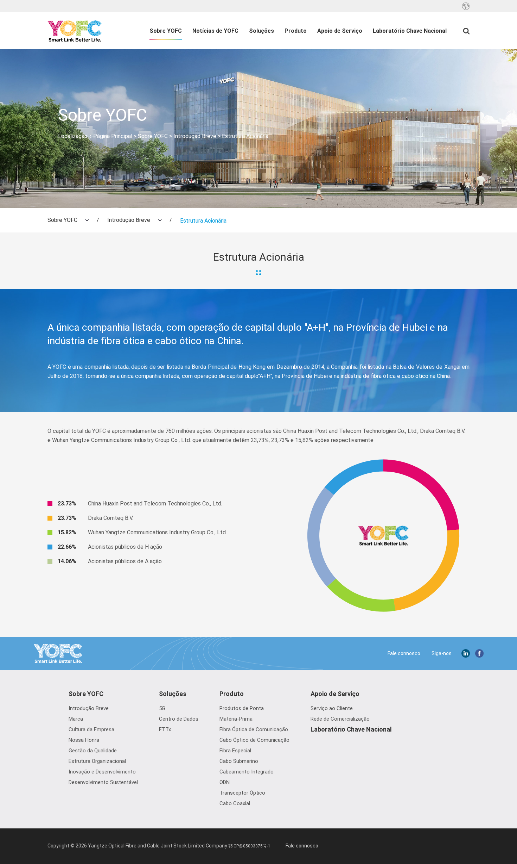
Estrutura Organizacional (97, 761)
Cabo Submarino (238, 761)
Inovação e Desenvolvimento (102, 772)
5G (162, 708)
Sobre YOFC (165, 30)
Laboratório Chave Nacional (410, 30)
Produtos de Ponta (241, 708)
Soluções (261, 30)
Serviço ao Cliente (332, 708)
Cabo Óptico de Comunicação (254, 740)
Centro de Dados (178, 719)
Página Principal (112, 136)
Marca (76, 719)
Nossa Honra (84, 740)
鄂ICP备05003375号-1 (249, 846)
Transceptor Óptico (242, 793)
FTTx (165, 729)
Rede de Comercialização (340, 719)
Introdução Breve (194, 136)
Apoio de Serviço (339, 30)
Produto (296, 30)
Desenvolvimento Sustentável (103, 782)
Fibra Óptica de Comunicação (253, 729)
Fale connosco (404, 653)
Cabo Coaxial (234, 803)
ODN (224, 782)
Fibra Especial (235, 750)
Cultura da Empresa (91, 729)
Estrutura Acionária (245, 136)
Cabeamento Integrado (246, 772)
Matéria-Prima (236, 719)
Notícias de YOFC (215, 30)
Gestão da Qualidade (93, 750)
